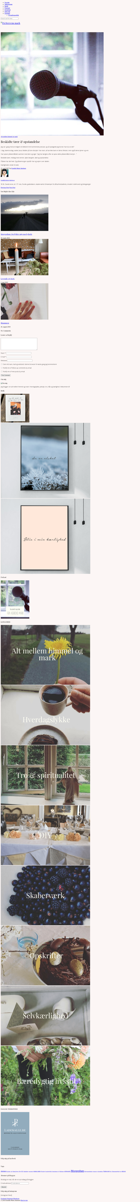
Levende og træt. (8, 278)
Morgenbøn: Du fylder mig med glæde (16, 234)
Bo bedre (8, 1171)
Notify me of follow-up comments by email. (17, 368)
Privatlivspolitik (13, 15)
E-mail (3, 357)
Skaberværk (106, 1171)
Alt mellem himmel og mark (9, 136)
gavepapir (31, 1171)
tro (120, 1171)
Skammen (5, 323)
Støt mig (7, 11)
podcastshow (100, 1171)
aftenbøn (3, 1171)
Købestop (62, 1171)
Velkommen (8, 4)
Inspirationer (55, 1171)
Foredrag (8, 10)
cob (11, 1171)
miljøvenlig (67, 1171)
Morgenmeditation (88, 1171)
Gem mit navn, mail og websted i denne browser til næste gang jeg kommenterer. (30, 364)
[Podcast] (15, 618)
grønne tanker (37, 1171)
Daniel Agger (16, 1171)
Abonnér (4, 1187)
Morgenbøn (77, 1170)
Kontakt (7, 13)
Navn (3, 353)
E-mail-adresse (6, 1183)
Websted (4, 360)
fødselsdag (26, 1171)
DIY (22, 1171)
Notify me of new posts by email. (14, 371)
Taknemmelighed (116, 1171)
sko (111, 1171)
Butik (6, 6)
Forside (7, 2)
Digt (20, 1171)
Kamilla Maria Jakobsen (18, 168)
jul (58, 1171)
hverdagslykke (48, 1171)
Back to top (24, 1200)
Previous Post (5, 187)
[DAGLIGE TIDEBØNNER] (15, 1154)
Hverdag (43, 1171)
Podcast (7, 8)
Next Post (12, 187)
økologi (124, 1171)
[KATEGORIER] (45, 684)
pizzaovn (95, 1171)
